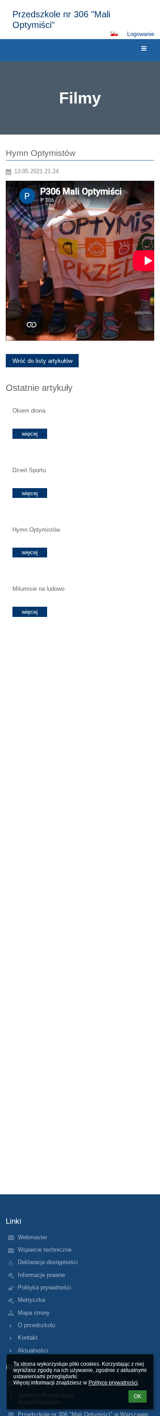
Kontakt (28, 1337)
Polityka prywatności (44, 1287)
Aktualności (33, 1350)
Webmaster (32, 1237)
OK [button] (137, 1396)
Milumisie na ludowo (38, 588)
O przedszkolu (36, 1325)
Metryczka (31, 1300)
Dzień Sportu (29, 470)
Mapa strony (34, 1312)
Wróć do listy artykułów (42, 361)
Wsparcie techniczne (45, 1249)
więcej (30, 433)
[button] (114, 33)
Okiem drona (28, 410)
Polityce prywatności (113, 1383)
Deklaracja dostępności (48, 1262)
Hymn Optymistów (36, 529)
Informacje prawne (41, 1275)
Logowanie (140, 34)
